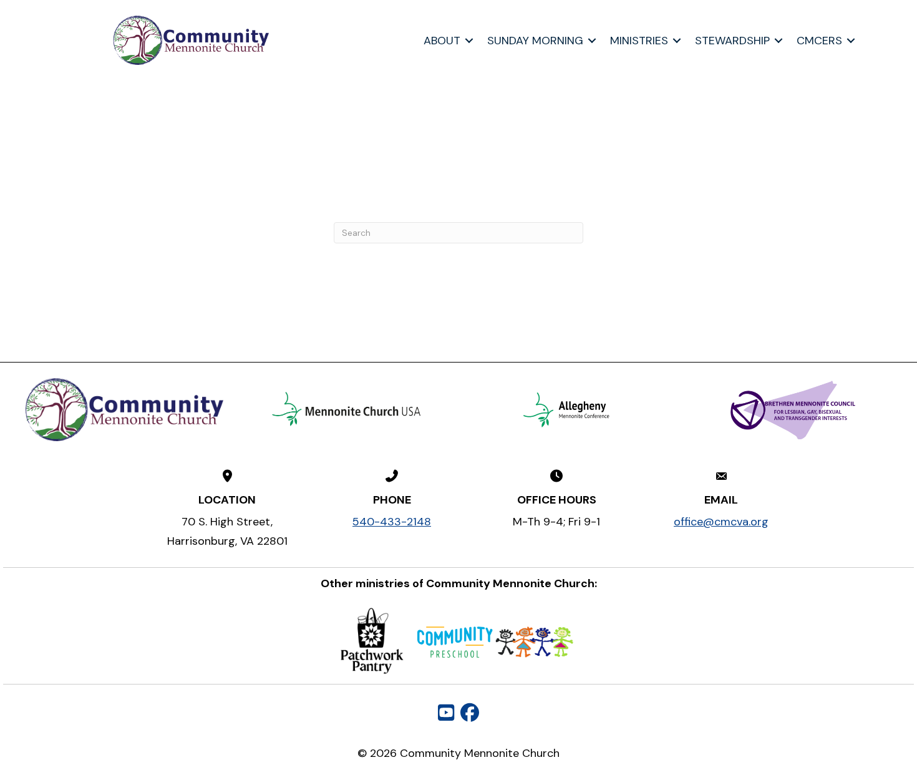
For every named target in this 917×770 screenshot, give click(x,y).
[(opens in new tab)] (347, 408)
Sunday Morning (535, 40)
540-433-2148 (391, 521)
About (442, 40)
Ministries (639, 40)
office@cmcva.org (721, 521)
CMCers (819, 40)
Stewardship (732, 40)
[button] (469, 40)
